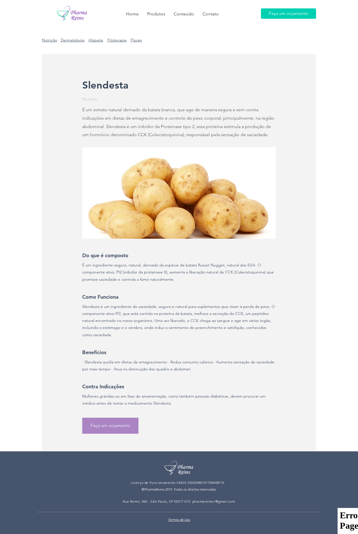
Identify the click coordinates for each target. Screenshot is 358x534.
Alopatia (95, 40)
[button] (156, 14)
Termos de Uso (179, 519)
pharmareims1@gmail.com (213, 501)
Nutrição (49, 40)
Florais (136, 40)
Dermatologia (72, 40)
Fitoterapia (116, 40)
